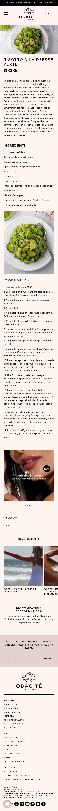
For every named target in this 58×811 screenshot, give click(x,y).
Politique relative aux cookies (34, 793)
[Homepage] (29, 14)
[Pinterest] (15, 70)
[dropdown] (47, 14)
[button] (7, 804)
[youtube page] (27, 804)
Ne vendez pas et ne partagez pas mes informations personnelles (28, 795)
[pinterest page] (32, 804)
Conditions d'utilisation (15, 791)
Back (6, 525)
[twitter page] (38, 804)
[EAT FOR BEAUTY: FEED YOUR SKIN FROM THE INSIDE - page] (23, 566)
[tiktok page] (22, 804)
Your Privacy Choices (27, 797)
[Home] (29, 681)
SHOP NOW (29, 506)
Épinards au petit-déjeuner (17, 84)
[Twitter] (10, 70)
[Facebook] (5, 70)
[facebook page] (43, 804)
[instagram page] (16, 804)
